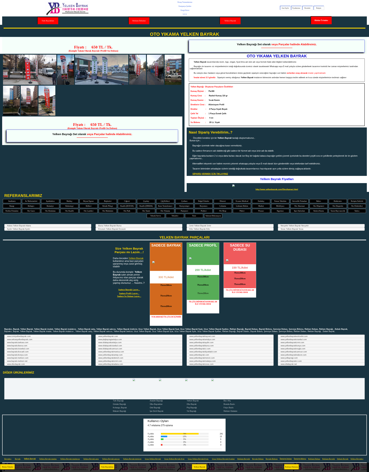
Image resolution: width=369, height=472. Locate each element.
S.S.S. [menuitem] (185, 14)
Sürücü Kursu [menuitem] (318, 211)
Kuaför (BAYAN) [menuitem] (126, 206)
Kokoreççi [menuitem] (69, 206)
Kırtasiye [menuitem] (50, 206)
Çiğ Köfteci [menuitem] (165, 201)
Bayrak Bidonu (272, 459)
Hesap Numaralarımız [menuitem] (184, 2)
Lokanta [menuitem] (223, 206)
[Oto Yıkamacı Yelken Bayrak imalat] (11, 101)
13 (220, 436)
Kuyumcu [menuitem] (203, 206)
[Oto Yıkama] (29, 70)
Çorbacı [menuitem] (184, 201)
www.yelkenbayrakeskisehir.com (294, 336)
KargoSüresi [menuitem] (185, 10)
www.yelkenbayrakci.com (199, 349)
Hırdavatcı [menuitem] (338, 201)
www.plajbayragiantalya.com (110, 339)
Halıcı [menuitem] (318, 201)
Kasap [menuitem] (12, 206)
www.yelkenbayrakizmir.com (292, 342)
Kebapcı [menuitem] (31, 206)
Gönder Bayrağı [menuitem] (119, 404)
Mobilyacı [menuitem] (280, 206)
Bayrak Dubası (258, 459)
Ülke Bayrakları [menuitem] (156, 404)
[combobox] (47, 225)
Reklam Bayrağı (243, 459)
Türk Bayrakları (48, 21)
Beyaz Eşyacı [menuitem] (88, 201)
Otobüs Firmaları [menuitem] (11, 211)
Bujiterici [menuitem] (108, 201)
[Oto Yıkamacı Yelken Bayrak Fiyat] (137, 70)
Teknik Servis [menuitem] (155, 216)
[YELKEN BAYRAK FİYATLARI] (277, 186)
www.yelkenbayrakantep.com (110, 355)
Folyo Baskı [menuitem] (229, 408)
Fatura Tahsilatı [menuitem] (280, 201)
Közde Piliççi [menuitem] (107, 206)
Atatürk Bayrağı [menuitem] (156, 401)
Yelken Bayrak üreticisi (132, 459)
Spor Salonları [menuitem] (299, 211)
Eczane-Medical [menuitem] (242, 201)
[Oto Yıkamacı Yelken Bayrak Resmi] (101, 70)
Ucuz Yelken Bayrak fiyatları (223, 459)
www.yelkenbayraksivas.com (201, 364)
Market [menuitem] (261, 206)
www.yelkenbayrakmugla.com (293, 349)
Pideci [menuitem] (242, 211)
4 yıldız (151, 436)
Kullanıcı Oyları (158, 421)
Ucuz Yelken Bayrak (153, 459)
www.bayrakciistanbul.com (18, 349)
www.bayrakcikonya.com (17, 355)
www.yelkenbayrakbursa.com (201, 346)
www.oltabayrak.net (289, 364)
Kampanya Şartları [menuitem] (185, 6)
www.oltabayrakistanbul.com (110, 346)
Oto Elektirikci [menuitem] (357, 206)
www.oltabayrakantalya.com (110, 342)
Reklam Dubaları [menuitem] (230, 411)
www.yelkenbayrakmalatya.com (202, 361)
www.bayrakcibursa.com (17, 346)
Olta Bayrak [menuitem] (192, 404)
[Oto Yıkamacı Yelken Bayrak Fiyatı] (155, 70)
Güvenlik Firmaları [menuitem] (299, 201)
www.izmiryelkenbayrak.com (19, 336)
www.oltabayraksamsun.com (110, 349)
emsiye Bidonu (300, 459)
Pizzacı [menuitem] (261, 211)
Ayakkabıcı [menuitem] (50, 201)
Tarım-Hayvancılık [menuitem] (338, 211)
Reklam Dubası (314, 459)
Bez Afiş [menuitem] (227, 401)
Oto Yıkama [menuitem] (165, 211)
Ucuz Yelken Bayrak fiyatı (198, 459)
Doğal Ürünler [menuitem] (203, 201)
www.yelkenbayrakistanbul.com (294, 339)
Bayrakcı (7, 459)
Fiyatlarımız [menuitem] (296, 8)
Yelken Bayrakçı (356, 459)
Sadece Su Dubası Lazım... (129, 296)
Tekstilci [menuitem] (175, 216)
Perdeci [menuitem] (204, 211)
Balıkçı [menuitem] (69, 201)
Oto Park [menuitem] (127, 211)
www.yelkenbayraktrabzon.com (293, 355)
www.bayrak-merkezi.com (17, 358)
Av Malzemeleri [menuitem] (31, 201)
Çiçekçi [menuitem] (146, 201)
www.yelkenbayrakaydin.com (201, 342)
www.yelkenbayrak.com (108, 336)
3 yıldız (151, 439)
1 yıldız (151, 445)
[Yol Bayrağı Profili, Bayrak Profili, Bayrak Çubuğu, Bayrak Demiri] (203, 258)
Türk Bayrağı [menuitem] (118, 401)
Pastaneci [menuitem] (184, 211)
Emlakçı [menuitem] (261, 201)
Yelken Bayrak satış (91, 459)
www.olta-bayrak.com (16, 364)
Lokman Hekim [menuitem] (242, 206)
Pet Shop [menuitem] (222, 211)
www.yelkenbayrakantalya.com (202, 339)
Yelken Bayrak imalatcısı (70, 459)
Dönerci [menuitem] (223, 201)
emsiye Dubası (286, 459)
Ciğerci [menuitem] (127, 201)
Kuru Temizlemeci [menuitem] (165, 206)
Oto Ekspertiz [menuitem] (338, 206)
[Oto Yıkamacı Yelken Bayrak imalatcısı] (46, 101)
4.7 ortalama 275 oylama (160, 425)
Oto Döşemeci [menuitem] (318, 206)
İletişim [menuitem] (318, 8)
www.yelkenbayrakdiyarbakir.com (203, 352)
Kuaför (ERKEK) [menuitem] (146, 206)
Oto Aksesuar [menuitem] (299, 206)
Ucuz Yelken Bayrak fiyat (174, 459)
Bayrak (17, 459)
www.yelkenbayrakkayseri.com (202, 336)
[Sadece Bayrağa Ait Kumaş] (166, 262)
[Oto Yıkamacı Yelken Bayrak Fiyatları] (173, 70)
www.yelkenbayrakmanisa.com (111, 352)
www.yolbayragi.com (289, 358)
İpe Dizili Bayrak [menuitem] (156, 411)
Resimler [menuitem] (307, 8)
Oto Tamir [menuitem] (146, 211)
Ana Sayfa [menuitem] (285, 8)
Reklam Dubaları (139, 21)
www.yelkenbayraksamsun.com (294, 352)
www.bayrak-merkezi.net (17, 361)
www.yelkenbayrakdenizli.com (110, 358)
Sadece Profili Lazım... (129, 293)
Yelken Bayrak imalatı (48, 459)
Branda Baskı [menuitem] (229, 404)
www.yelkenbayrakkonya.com (293, 346)
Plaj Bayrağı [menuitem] (192, 408)
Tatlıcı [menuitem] (356, 211)
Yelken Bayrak (230, 21)
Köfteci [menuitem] (89, 206)
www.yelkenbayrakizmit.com (110, 361)
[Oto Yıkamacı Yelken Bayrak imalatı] (29, 101)
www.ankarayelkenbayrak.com (19, 339)
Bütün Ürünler (321, 20)
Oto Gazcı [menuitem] (31, 211)
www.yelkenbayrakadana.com (110, 364)
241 (220, 434)
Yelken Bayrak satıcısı (111, 459)
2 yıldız (151, 442)
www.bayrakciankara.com (17, 342)
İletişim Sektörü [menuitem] (357, 201)
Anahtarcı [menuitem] (12, 201)
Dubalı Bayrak (342, 459)
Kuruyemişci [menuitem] (184, 206)
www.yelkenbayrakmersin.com (202, 358)
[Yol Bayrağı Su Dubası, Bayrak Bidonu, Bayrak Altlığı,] (239, 260)
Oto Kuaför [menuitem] (69, 211)
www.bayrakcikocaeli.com (18, 352)
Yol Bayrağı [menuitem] (191, 411)
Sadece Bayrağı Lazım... (129, 290)
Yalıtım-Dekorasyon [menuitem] (213, 216)
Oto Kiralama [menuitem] (50, 211)
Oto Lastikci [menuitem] (88, 211)
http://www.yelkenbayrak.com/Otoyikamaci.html (277, 189)
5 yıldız (151, 434)
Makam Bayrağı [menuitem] (119, 411)
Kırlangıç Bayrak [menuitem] (120, 408)
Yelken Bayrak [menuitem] (193, 401)
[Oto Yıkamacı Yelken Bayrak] (65, 70)
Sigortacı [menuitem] (280, 211)
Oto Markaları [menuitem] (107, 211)
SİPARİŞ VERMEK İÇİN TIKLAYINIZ (210, 174)
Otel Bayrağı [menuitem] (155, 408)
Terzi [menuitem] (194, 216)
